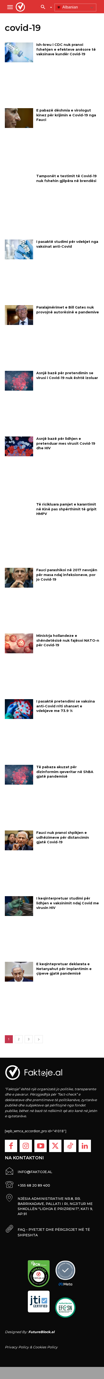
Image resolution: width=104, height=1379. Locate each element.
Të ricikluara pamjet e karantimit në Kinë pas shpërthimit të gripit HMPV (66, 509)
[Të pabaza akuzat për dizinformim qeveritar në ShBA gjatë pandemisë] (19, 775)
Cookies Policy (45, 1347)
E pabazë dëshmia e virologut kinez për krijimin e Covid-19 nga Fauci (66, 115)
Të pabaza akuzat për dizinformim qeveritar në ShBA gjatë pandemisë (64, 772)
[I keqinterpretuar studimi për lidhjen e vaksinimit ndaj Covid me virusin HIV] (19, 906)
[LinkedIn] (85, 1146)
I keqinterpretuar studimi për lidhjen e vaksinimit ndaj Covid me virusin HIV (67, 903)
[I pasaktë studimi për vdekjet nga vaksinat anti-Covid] (19, 249)
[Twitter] (55, 1146)
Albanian (70, 7)
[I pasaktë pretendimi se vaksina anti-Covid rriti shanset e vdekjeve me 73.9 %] (19, 709)
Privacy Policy (17, 1347)
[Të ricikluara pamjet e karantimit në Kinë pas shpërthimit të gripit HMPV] (19, 512)
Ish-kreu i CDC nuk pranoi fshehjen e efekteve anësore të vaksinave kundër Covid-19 (66, 49)
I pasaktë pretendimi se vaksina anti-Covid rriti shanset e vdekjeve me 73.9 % (65, 706)
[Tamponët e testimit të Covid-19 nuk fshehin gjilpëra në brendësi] (19, 184)
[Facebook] (11, 1146)
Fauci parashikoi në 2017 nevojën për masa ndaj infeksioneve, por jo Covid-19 (66, 575)
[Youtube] (40, 1146)
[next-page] (39, 1039)
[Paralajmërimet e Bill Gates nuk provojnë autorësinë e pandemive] (19, 315)
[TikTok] (70, 1146)
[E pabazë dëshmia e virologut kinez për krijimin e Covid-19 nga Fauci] (19, 118)
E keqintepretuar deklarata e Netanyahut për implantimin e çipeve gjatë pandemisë (64, 969)
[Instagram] (26, 1146)
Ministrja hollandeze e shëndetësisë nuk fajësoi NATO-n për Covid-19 (67, 640)
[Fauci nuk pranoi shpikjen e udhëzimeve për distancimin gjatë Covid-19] (19, 840)
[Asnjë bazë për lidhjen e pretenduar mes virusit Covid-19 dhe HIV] (19, 446)
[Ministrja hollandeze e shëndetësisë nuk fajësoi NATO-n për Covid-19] (19, 643)
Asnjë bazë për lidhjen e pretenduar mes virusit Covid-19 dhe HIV (65, 443)
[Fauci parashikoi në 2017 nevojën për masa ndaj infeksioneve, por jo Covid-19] (19, 578)
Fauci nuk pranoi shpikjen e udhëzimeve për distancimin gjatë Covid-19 (62, 837)
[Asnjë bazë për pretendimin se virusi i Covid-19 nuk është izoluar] (19, 381)
